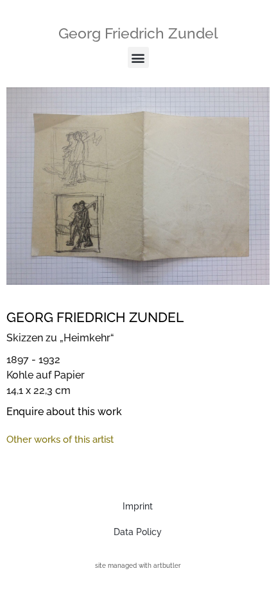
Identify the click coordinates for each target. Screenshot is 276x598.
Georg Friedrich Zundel (138, 33)
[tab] (60, 439)
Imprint (138, 506)
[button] (138, 57)
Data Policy (138, 532)
